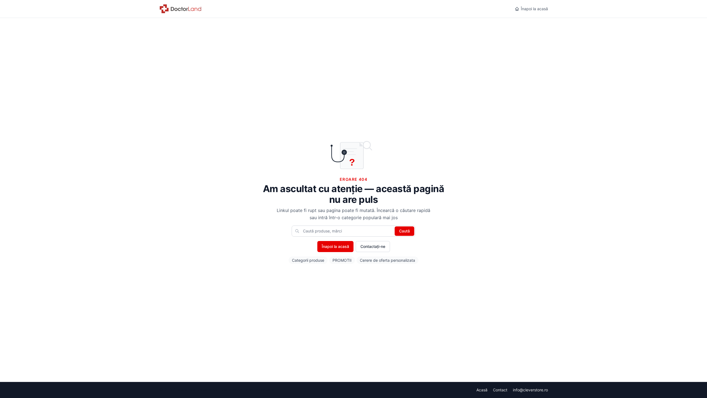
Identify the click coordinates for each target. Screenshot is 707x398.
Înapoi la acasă (534, 8)
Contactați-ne (372, 246)
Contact (500, 389)
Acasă (481, 389)
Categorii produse (308, 260)
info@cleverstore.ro (530, 389)
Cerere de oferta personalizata (387, 260)
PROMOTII (342, 260)
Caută (404, 231)
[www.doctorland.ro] (180, 9)
